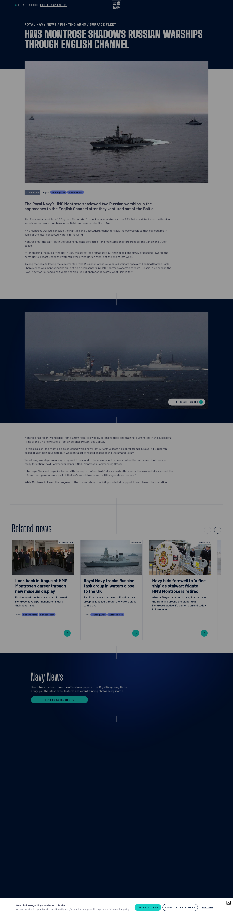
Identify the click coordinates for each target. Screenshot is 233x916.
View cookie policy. (120, 908)
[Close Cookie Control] (228, 903)
